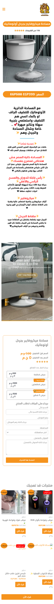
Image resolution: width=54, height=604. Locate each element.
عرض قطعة (40, 374)
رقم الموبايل (42, 418)
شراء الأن (47, 531)
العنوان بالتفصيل (41, 438)
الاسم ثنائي (43, 407)
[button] (6, 59)
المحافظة (44, 428)
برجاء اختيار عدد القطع (39, 367)
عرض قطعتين (39, 384)
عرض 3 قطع (39, 395)
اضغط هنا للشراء (27, 460)
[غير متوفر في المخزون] (41, 502)
